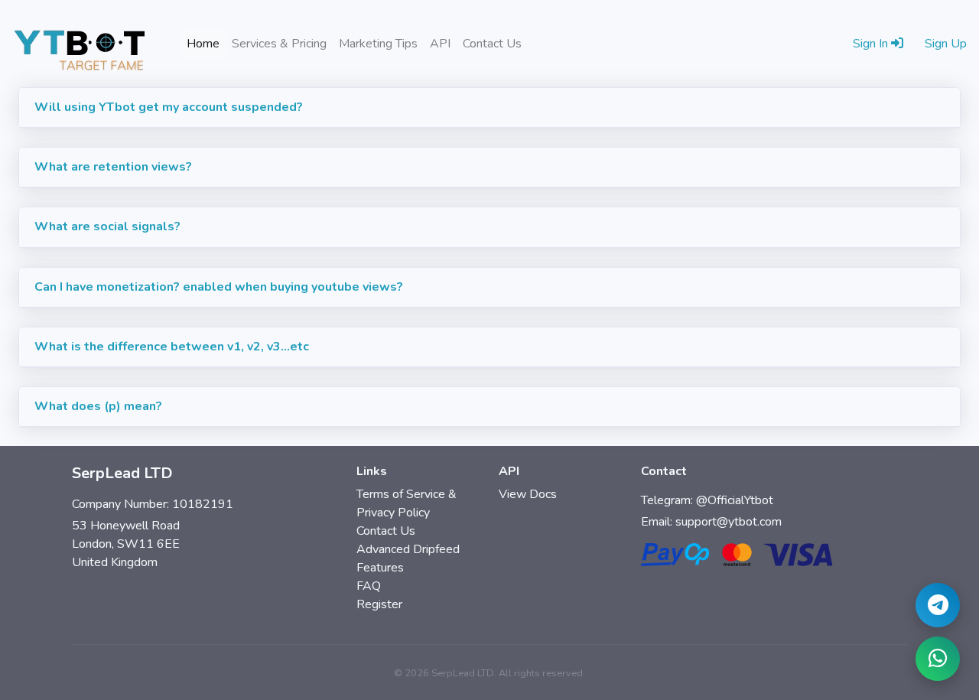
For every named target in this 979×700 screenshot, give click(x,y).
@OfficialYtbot (734, 500)
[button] (489, 108)
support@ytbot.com (728, 521)
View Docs (528, 494)
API (440, 43)
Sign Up (946, 43)
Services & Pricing (279, 43)
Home (206, 43)
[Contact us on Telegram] (938, 605)
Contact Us (492, 43)
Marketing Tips (378, 43)
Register (379, 604)
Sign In (872, 43)
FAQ (368, 586)
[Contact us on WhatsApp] (938, 659)
